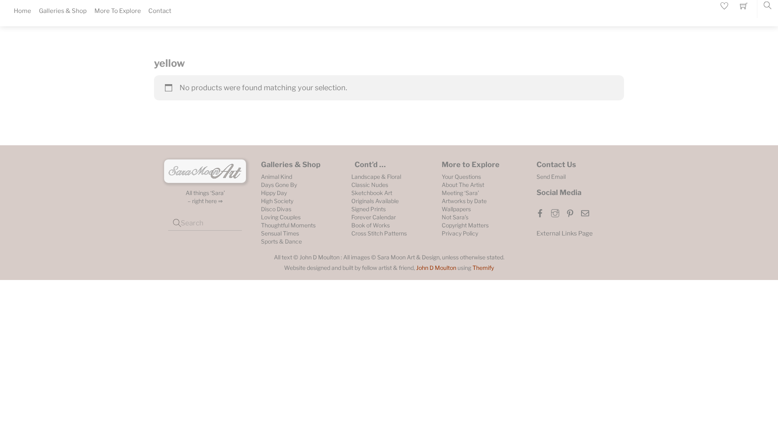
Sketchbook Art (371, 192)
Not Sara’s (455, 217)
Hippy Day (274, 192)
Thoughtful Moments (288, 225)
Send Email (551, 176)
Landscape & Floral (376, 176)
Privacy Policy (460, 233)
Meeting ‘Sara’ (460, 192)
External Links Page (564, 233)
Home (22, 11)
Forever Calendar (373, 217)
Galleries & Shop (63, 11)
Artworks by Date (464, 200)
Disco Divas (276, 209)
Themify (483, 267)
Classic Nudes (369, 184)
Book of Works (370, 225)
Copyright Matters (465, 225)
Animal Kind (276, 176)
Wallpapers (456, 209)
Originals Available (375, 200)
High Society (277, 200)
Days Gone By (279, 184)
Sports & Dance (281, 241)
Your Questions (461, 176)
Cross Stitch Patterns (379, 233)
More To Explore (117, 11)
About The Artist (463, 184)
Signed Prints (368, 209)
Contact (159, 11)
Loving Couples (281, 217)
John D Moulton (436, 267)
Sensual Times (280, 233)
